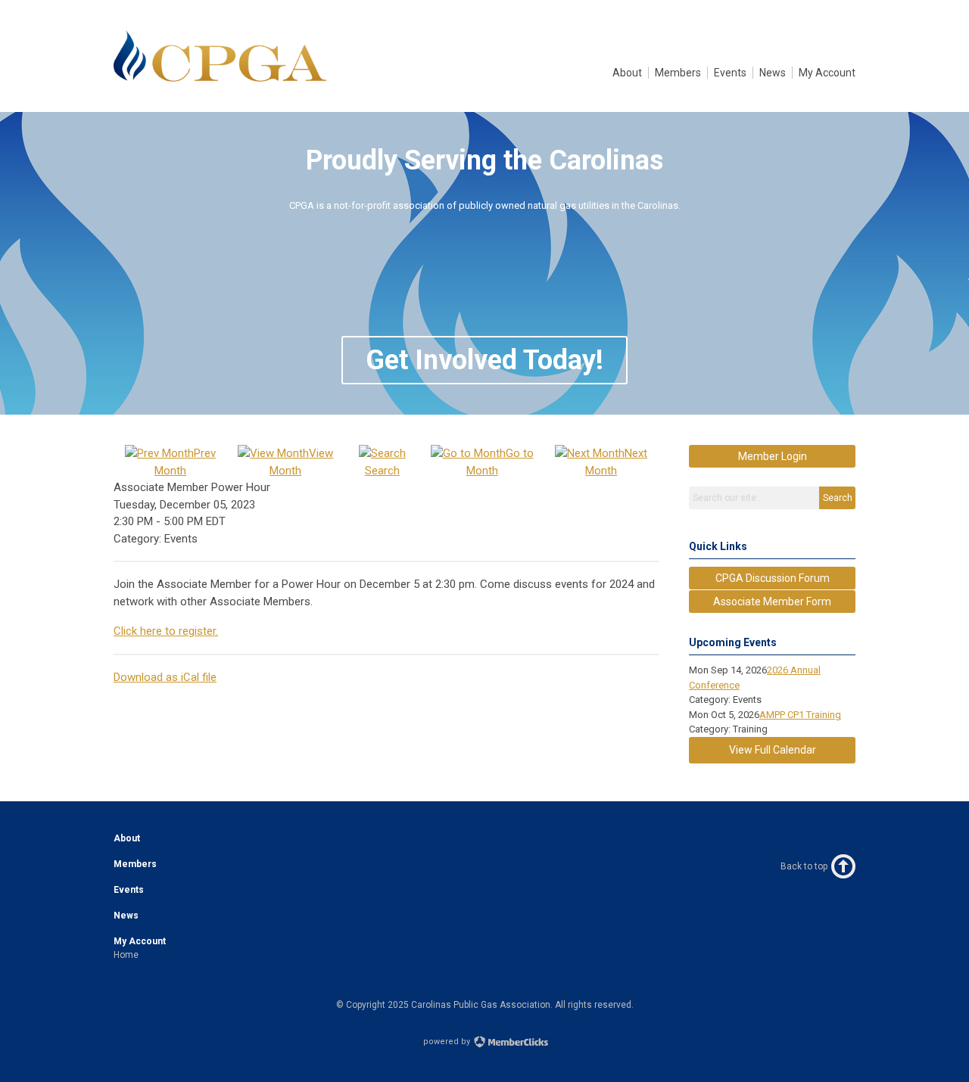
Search (837, 498)
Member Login (772, 456)
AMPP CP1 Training (800, 714)
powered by (447, 1041)
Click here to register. (166, 631)
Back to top (803, 866)
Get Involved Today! (484, 360)
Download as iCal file (165, 677)
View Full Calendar (772, 750)
